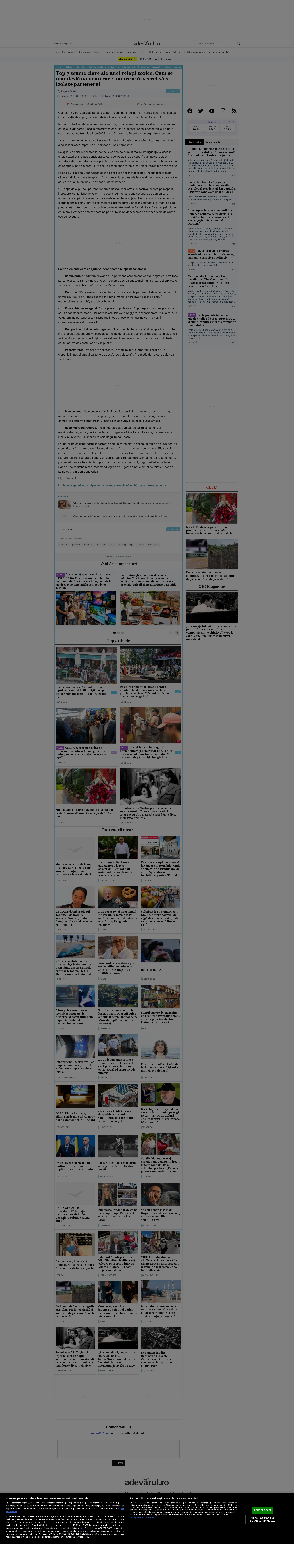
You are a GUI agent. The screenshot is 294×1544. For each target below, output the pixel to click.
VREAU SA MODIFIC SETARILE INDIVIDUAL (262, 1519)
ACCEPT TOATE (263, 1510)
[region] (147, 1518)
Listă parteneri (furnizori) (142, 1517)
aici (81, 1528)
